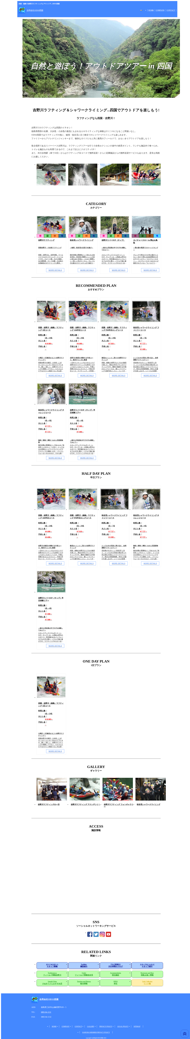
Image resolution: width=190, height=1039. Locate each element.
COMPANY (160, 10)
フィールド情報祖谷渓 (84, 974)
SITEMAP (137, 1026)
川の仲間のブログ (115, 966)
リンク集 (147, 983)
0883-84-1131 (46, 1012)
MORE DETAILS (55, 270)
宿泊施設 (115, 974)
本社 (115, 983)
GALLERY (90, 1026)
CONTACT (171, 10)
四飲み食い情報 (147, 974)
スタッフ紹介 (147, 966)
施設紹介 (84, 966)
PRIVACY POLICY (105, 1026)
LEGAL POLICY (122, 1026)
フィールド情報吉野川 (52, 974)
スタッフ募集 (52, 966)
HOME (151, 10)
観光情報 (84, 983)
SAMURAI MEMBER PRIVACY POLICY (96, 1032)
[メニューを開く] (141, 10)
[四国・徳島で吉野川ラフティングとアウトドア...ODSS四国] (22, 10)
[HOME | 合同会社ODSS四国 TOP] (34, 999)
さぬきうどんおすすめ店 (52, 983)
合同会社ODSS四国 (35, 10)
